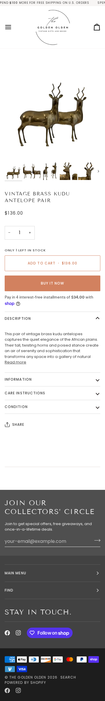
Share (18, 424)
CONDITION (16, 406)
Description (18, 318)
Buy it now (52, 283)
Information (18, 379)
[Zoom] (15, 151)
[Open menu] (13, 27)
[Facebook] (7, 632)
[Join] (95, 540)
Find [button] (9, 590)
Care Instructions (25, 393)
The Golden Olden (27, 677)
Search (68, 677)
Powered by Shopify (25, 682)
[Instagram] (18, 632)
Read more (15, 362)
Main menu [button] (15, 573)
